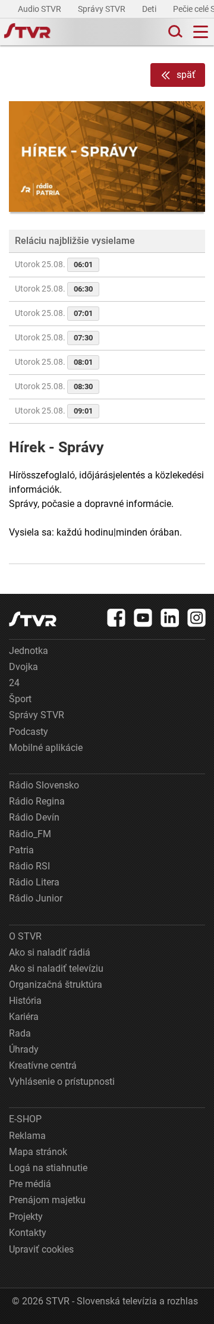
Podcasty (28, 731)
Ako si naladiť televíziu (56, 968)
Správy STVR (102, 9)
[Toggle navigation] (200, 31)
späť (186, 74)
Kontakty (27, 1232)
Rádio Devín (34, 817)
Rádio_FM (30, 834)
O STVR (25, 936)
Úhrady (24, 1049)
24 (14, 682)
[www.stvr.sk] (32, 619)
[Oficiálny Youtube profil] (143, 618)
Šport (20, 699)
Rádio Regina (37, 801)
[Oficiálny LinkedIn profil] (170, 618)
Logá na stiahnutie (48, 1167)
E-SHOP (25, 1119)
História (25, 1000)
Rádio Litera (34, 882)
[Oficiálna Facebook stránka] (116, 618)
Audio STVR (40, 9)
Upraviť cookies (41, 1249)
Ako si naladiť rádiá (49, 952)
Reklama (27, 1135)
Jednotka (28, 650)
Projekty (26, 1216)
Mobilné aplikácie (46, 747)
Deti (150, 9)
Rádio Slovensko (44, 785)
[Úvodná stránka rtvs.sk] (27, 32)
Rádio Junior (35, 898)
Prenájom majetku (47, 1200)
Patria (21, 850)
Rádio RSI (29, 866)
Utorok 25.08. (54, 264)
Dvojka (23, 666)
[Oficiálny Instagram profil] (197, 618)
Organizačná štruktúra (55, 984)
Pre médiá (30, 1184)
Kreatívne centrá (43, 1065)
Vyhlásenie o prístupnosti (62, 1081)
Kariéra (24, 1016)
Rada (20, 1033)
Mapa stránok (38, 1151)
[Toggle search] (174, 31)
